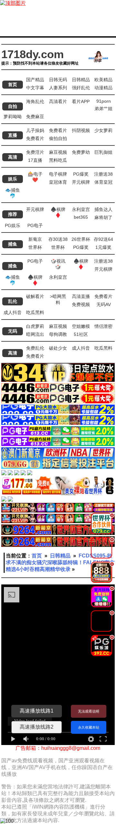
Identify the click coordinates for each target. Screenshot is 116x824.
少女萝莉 (103, 130)
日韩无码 (58, 79)
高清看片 (58, 101)
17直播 (35, 160)
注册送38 (103, 174)
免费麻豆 (35, 116)
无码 (12, 331)
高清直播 (81, 296)
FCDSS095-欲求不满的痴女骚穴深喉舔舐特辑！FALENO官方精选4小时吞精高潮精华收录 (60, 562)
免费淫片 (35, 152)
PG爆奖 (81, 174)
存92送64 (103, 239)
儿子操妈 (35, 130)
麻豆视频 (58, 152)
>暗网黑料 (58, 299)
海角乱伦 (35, 101)
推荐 (12, 214)
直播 (12, 135)
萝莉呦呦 (13, 116)
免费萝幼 (81, 152)
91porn (103, 101)
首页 (12, 84)
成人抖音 (13, 312)
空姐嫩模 (81, 326)
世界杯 (35, 247)
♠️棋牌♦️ (58, 212)
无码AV (103, 304)
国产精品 (35, 79)
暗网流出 (35, 334)
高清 (12, 157)
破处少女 (58, 348)
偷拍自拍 (58, 138)
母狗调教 (58, 334)
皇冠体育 (58, 182)
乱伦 (12, 301)
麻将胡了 (103, 217)
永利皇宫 (81, 209)
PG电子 (35, 225)
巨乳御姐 (103, 152)
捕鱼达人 (103, 209)
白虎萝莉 (35, 326)
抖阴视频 (81, 130)
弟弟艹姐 (103, 108)
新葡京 (35, 239)
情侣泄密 (103, 326)
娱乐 (12, 178)
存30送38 (58, 239)
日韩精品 (81, 79)
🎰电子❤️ (35, 176)
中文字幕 (35, 87)
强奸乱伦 (81, 87)
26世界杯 (81, 239)
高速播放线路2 (36, 727)
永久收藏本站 (88, 727)
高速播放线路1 (36, 711)
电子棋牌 (58, 174)
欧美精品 (103, 79)
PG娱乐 (12, 225)
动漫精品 (103, 87)
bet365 (81, 217)
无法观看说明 (88, 711)
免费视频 (81, 304)
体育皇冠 (103, 182)
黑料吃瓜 (58, 160)
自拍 (12, 106)
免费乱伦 (35, 348)
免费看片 (58, 130)
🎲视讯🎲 (58, 264)
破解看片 (35, 296)
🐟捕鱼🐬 (12, 193)
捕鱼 (12, 244)
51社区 (81, 334)
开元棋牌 (81, 182)
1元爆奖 (103, 247)
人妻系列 (58, 87)
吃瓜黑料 (35, 312)
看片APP (81, 101)
